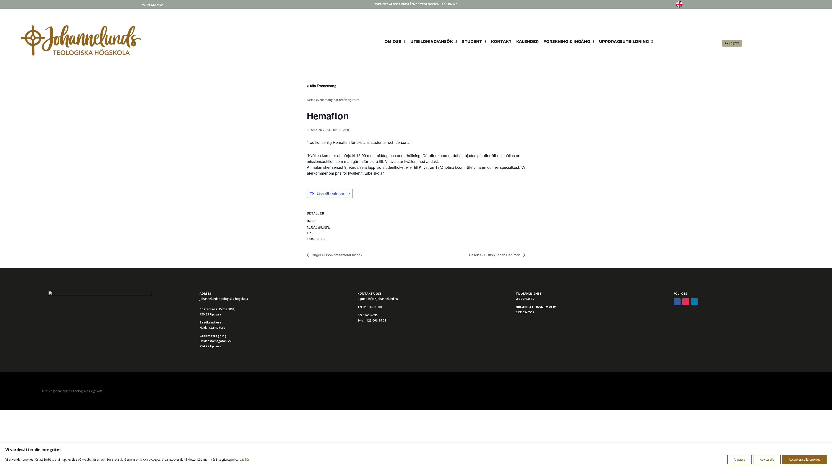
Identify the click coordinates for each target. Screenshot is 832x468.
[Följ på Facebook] (677, 301)
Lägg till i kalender (330, 193)
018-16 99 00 (155, 5)
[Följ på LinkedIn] (694, 301)
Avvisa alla (767, 459)
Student (472, 41)
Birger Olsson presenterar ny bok (336, 254)
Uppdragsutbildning (624, 41)
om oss (392, 41)
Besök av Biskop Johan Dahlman (495, 254)
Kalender (527, 41)
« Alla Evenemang (321, 85)
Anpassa (740, 459)
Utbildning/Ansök (431, 41)
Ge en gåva (732, 43)
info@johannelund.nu (383, 299)
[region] (416, 455)
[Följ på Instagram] (685, 301)
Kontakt (501, 41)
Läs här (244, 459)
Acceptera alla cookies (804, 459)
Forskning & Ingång (566, 41)
